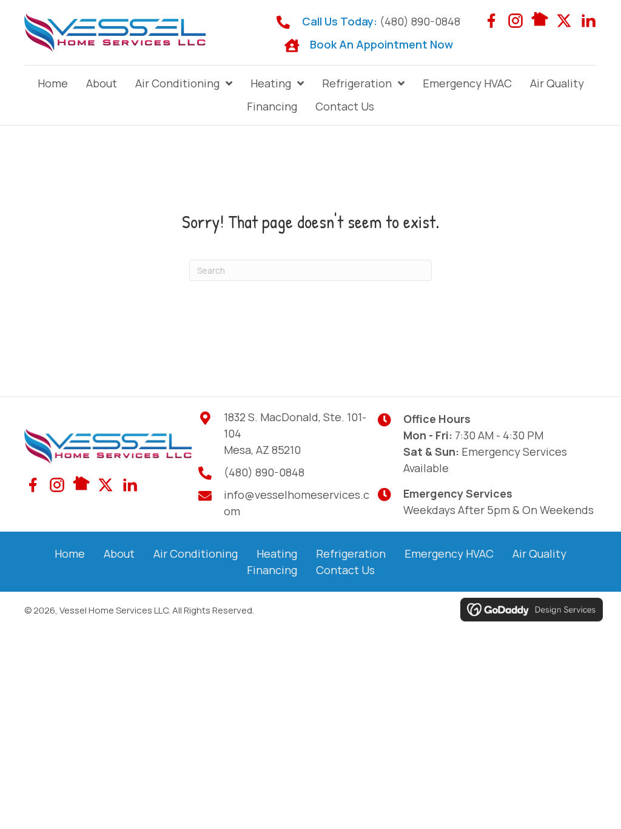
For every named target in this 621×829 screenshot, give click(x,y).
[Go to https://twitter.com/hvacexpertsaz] (564, 20)
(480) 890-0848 (420, 21)
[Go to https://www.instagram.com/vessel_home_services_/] (515, 20)
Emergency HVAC (449, 553)
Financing (272, 570)
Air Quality (539, 553)
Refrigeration (351, 553)
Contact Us (345, 570)
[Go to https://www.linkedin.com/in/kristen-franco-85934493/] (588, 20)
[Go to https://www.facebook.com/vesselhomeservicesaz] (491, 20)
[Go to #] (539, 19)
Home (70, 553)
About (119, 553)
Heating (277, 553)
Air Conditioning (195, 553)
